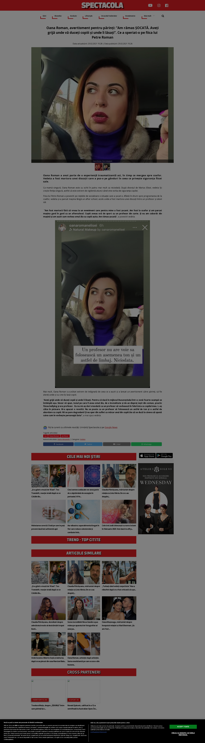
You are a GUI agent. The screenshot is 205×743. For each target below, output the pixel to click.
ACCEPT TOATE (183, 727)
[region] (102, 731)
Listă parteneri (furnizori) (99, 732)
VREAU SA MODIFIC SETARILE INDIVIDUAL (183, 734)
